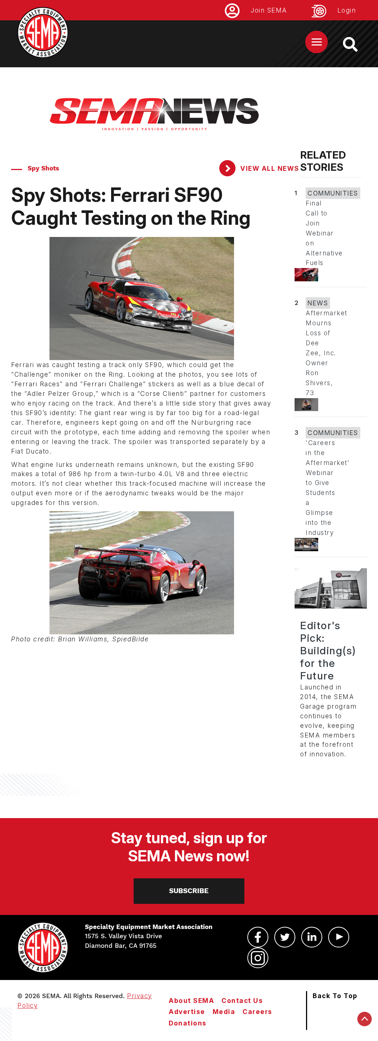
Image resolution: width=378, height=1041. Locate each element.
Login (346, 10)
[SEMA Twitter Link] (284, 937)
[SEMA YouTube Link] (338, 937)
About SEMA (191, 1000)
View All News (268, 168)
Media (224, 1011)
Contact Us (242, 1000)
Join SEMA (269, 10)
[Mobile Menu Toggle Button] (316, 42)
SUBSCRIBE (189, 890)
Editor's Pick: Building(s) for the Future (328, 650)
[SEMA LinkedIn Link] (311, 937)
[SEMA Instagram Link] (257, 957)
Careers (257, 1011)
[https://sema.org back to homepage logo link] (357, 44)
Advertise (187, 1011)
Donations (188, 1023)
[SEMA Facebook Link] (257, 937)
